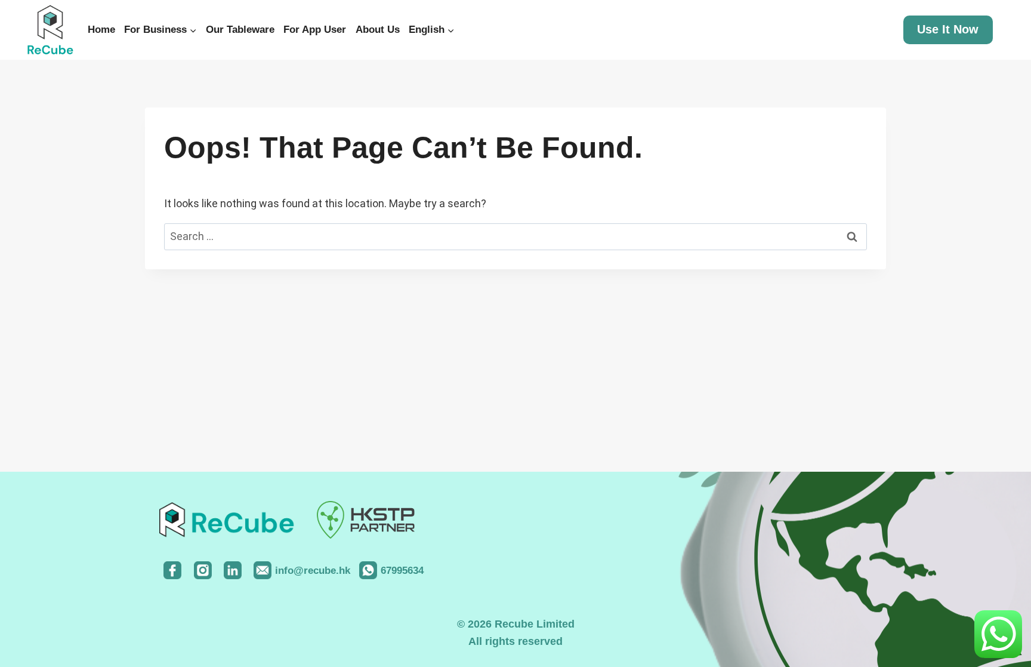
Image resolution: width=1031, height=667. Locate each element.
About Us (378, 29)
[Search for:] (515, 236)
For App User (314, 29)
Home (101, 29)
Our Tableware (240, 29)
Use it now (947, 29)
